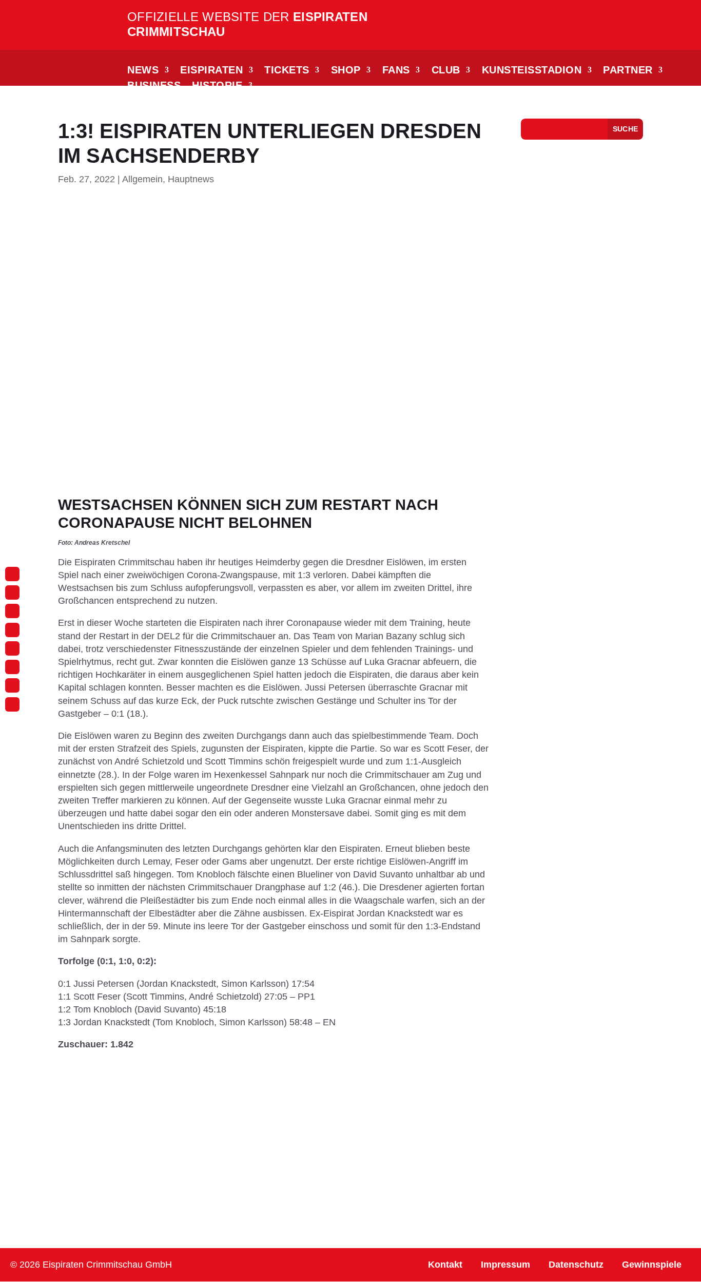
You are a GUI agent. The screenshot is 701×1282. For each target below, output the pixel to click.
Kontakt (445, 1264)
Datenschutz (576, 1264)
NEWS (143, 70)
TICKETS (286, 70)
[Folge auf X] (12, 667)
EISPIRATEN (211, 70)
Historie (217, 86)
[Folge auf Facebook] (12, 592)
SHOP (346, 70)
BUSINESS (154, 86)
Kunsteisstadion (532, 70)
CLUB (446, 70)
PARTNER (628, 70)
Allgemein (142, 179)
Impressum (505, 1264)
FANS (396, 70)
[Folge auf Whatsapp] (12, 630)
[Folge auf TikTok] (12, 611)
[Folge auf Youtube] (12, 648)
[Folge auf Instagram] (12, 574)
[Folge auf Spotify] (12, 685)
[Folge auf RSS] (12, 704)
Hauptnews (191, 179)
